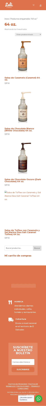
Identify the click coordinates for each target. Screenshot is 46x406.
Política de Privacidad (17, 384)
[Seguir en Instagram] (21, 286)
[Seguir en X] (30, 286)
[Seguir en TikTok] (26, 286)
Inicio (7, 19)
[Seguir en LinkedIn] (34, 286)
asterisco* (31, 394)
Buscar (37, 248)
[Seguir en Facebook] (13, 286)
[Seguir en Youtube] (17, 286)
